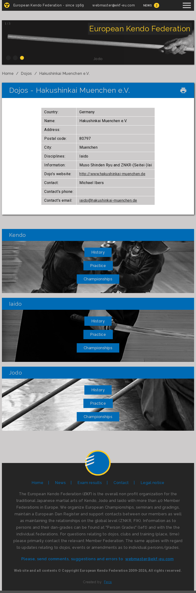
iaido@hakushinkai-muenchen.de (108, 200)
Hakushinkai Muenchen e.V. (64, 73)
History (98, 252)
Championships (98, 279)
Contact (121, 482)
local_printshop (183, 90)
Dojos (26, 73)
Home (8, 73)
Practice (98, 265)
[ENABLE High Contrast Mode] (7, 5)
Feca (108, 582)
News (147, 5)
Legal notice (152, 482)
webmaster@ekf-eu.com (113, 5)
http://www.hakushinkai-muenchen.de (112, 174)
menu (186, 5)
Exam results (89, 482)
